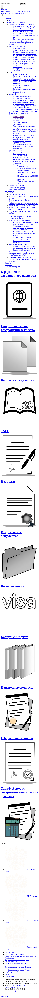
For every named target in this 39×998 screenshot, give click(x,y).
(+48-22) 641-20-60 (11, 987)
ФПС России (9, 952)
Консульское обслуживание (15, 22)
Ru (2, 9)
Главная (8, 19)
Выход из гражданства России (24, 63)
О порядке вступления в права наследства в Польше (20, 217)
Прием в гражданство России (23, 59)
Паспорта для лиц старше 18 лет (24, 26)
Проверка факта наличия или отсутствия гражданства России (24, 53)
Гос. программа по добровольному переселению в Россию (21, 254)
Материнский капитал (17, 194)
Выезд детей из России (21, 98)
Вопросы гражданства (17, 46)
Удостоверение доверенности (23, 104)
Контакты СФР (22, 167)
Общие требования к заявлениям (25, 50)
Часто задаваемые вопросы (22, 33)
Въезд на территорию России (19, 220)
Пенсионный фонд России (14, 954)
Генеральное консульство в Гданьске (18, 969)
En (6, 9)
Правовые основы (19, 48)
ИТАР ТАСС (9, 972)
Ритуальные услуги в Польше (19, 200)
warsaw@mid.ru (15, 991)
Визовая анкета (18, 117)
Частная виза (17, 124)
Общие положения (20, 74)
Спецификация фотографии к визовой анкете (23, 147)
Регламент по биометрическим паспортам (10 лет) (24, 40)
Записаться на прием (12, 267)
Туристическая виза (20, 122)
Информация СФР (19, 165)
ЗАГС (11, 72)
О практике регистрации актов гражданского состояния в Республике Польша (23, 259)
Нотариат (12, 94)
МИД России (32, 896)
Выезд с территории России (19, 244)
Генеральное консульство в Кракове (17, 971)
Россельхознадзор (11, 962)
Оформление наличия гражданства (25, 56)
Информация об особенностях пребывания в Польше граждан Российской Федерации (24, 248)
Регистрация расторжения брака (24, 80)
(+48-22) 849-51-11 (18, 985)
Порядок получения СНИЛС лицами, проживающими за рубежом (27, 178)
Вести (7, 974)
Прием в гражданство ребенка (24, 57)
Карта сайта (5, 996)
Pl (3, 9)
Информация (9, 191)
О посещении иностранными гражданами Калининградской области (24, 233)
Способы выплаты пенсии (26, 168)
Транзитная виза (19, 143)
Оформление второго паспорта (24, 31)
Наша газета (9, 976)
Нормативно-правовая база (18, 202)
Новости (8, 263)
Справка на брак (19, 93)
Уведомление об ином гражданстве (21, 66)
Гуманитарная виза (20, 120)
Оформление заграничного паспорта (22, 24)
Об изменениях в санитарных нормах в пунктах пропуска (23, 238)
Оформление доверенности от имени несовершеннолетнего (24, 101)
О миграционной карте (17, 215)
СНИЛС (12, 193)
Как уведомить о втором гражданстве (22, 205)
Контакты (8, 265)
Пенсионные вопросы (17, 152)
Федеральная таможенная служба (17, 960)
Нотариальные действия (22, 96)
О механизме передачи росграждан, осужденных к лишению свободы (23, 228)
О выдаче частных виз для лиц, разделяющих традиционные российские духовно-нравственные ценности (24, 138)
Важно (11, 20)
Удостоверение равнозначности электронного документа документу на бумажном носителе (25, 107)
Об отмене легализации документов (22, 252)
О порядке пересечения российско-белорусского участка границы (25, 223)
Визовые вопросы (15, 115)
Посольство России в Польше (15, 963)
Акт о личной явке (20, 155)
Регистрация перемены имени (24, 89)
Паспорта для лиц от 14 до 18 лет (25, 28)
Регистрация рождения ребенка (24, 76)
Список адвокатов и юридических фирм (23, 204)
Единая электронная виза (22, 144)
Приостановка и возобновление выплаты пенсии (26, 172)
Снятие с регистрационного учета (25, 111)
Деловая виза (18, 118)
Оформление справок (16, 185)
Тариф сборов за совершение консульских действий (19, 188)
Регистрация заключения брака (24, 78)
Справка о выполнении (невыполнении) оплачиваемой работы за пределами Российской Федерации (25, 160)
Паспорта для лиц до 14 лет (23, 30)
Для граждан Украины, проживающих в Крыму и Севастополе (23, 208)
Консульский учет (15, 150)
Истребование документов (18, 113)
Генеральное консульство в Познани (18, 967)
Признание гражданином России (25, 61)
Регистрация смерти (20, 91)
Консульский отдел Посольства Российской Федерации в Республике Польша (16, 12)
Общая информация (20, 154)
